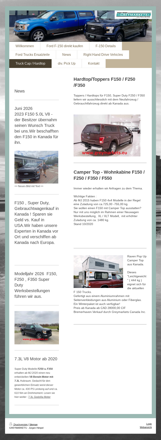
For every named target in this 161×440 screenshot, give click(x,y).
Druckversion (20, 424)
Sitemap (33, 424)
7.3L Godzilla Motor (39, 397)
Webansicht (146, 427)
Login (149, 424)
